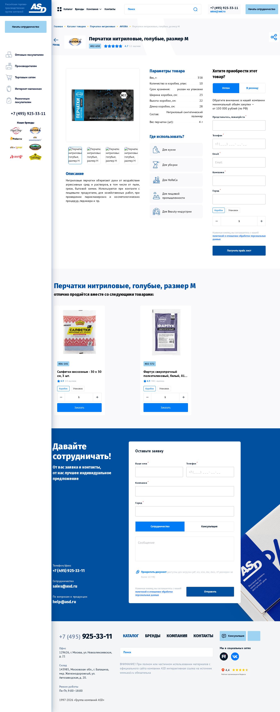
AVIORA (124, 26)
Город (216, 190)
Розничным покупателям (23, 100)
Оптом (226, 88)
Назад (56, 44)
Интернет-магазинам (28, 89)
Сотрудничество (160, 526)
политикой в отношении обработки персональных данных (154, 593)
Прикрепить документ (187, 574)
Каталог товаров (76, 26)
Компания (219, 172)
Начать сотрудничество (25, 26)
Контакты (110, 9)
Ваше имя (141, 463)
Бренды (79, 9)
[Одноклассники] (262, 37)
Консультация (209, 526)
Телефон (218, 135)
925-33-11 (85, 636)
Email (216, 153)
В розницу (252, 88)
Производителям (26, 66)
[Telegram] (256, 37)
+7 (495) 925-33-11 (224, 7)
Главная (58, 26)
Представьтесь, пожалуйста (229, 116)
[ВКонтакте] (250, 37)
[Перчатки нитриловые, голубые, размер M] (102, 105)
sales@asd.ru (217, 11)
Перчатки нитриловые (102, 26)
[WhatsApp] (268, 37)
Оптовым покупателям (29, 55)
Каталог (68, 9)
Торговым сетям (25, 77)
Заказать (79, 407)
